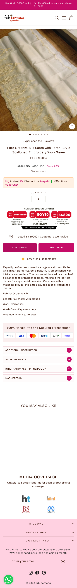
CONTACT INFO (37, 541)
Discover (37, 524)
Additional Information (21, 350)
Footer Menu (37, 532)
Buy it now (56, 248)
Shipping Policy (15, 359)
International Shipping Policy (25, 369)
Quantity (38, 192)
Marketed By (14, 378)
